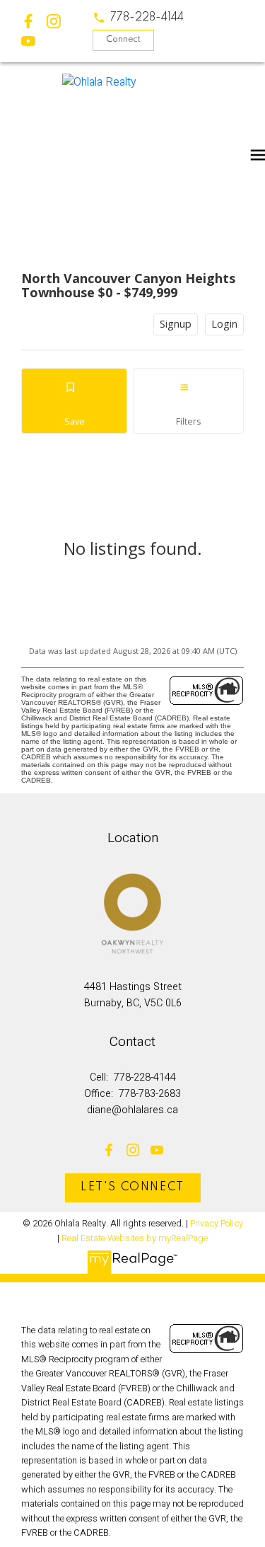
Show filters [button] (188, 401)
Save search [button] (74, 401)
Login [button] (224, 323)
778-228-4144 (147, 17)
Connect (123, 39)
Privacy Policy (216, 1223)
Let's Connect (132, 1187)
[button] (138, 17)
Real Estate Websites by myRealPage (134, 1238)
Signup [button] (176, 323)
